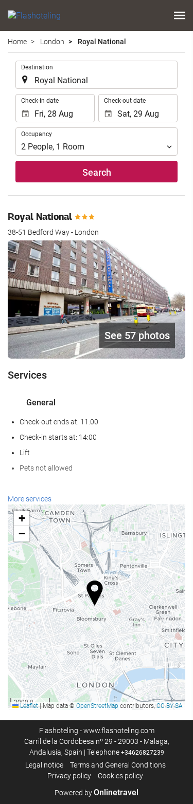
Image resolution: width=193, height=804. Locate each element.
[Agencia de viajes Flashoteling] (34, 15)
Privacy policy (69, 776)
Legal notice (44, 765)
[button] (179, 15)
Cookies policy (120, 776)
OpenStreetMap (97, 705)
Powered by (96, 793)
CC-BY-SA (169, 705)
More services (29, 499)
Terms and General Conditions (118, 765)
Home (17, 42)
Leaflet (28, 705)
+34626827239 (142, 752)
